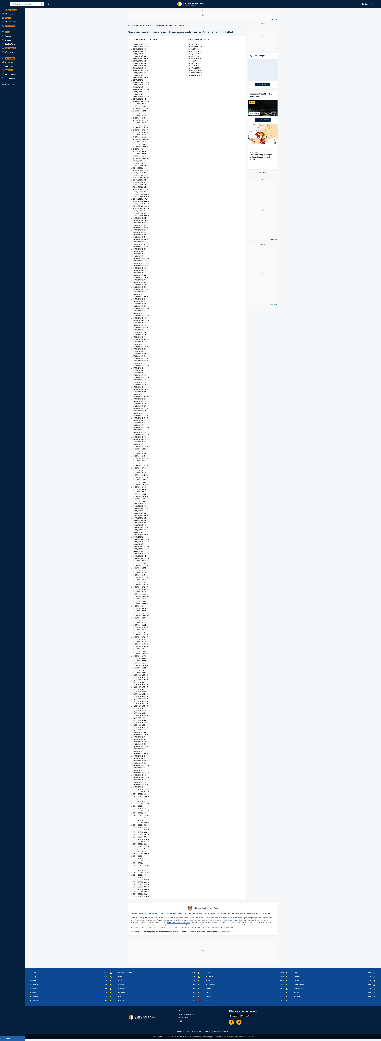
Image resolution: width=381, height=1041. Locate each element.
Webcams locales (262, 120)
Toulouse (297, 997)
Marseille (209, 977)
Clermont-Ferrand (125, 973)
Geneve (121, 985)
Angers (33, 973)
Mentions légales (183, 1031)
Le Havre (121, 993)
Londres (121, 1001)
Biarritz (33, 981)
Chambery (34, 997)
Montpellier (210, 985)
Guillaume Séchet (153, 913)
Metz (208, 981)
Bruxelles (33, 989)
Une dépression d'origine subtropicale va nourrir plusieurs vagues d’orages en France (257, 163)
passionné (176, 913)
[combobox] (27, 4)
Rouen (296, 981)
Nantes (208, 989)
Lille (119, 997)
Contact (365, 4)
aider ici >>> (226, 932)
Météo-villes (183, 1018)
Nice (207, 993)
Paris (208, 1001)
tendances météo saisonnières (178, 922)
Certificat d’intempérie (187, 1014)
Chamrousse (35, 1001)
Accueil (130, 25)
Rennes (297, 977)
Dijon (120, 977)
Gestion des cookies (221, 1031)
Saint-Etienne (299, 985)
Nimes (208, 997)
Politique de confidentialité (201, 1031)
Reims (296, 973)
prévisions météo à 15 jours (223, 920)
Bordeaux (34, 985)
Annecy (33, 977)
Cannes (33, 993)
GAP (120, 981)
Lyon (208, 973)
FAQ (180, 1021)
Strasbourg (298, 989)
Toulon (296, 993)
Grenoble (121, 989)
